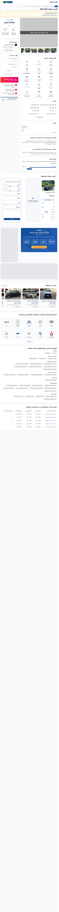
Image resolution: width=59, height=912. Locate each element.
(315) (50, 399)
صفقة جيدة (8, 20)
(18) (9, 388)
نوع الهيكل (18, 207)
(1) (36, 374)
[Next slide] (57, 298)
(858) (37, 385)
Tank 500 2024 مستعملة (32, 301)
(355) (29, 396)
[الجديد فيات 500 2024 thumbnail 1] (54, 50)
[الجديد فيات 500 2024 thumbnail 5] (28, 50)
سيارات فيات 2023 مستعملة (51, 417)
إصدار (19, 202)
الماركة (18, 193)
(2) (50, 374)
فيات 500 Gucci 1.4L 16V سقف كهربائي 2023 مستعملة (14, 301)
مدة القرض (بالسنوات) (12, 64)
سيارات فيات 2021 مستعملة (51, 420)
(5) (32, 358)
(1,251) (39, 396)
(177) (21, 388)
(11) (12, 385)
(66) (25, 385)
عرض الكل (5, 286)
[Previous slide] (1, 298)
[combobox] (12, 195)
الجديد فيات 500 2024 (31, 141)
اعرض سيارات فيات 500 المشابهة (50, 15)
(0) (50, 385)
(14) (36, 388)
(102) (50, 388)
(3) (23, 374)
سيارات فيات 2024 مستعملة (51, 414)
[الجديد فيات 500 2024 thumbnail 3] (41, 50)
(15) (36, 364)
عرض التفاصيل (53, 306)
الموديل (18, 198)
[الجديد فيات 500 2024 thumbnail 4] (34, 50)
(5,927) (18, 396)
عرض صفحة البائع (9, 50)
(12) (42, 358)
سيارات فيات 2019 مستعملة (51, 423)
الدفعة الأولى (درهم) (13, 58)
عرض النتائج (12, 219)
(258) (51, 380)
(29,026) (51, 396)
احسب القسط (9, 70)
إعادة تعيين (6, 184)
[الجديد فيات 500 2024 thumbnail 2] (47, 50)
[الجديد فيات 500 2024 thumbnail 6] (21, 50)
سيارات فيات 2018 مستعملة (51, 427)
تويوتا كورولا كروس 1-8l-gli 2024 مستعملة (48, 301)
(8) (50, 364)
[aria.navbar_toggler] (1, 2)
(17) (54, 353)
